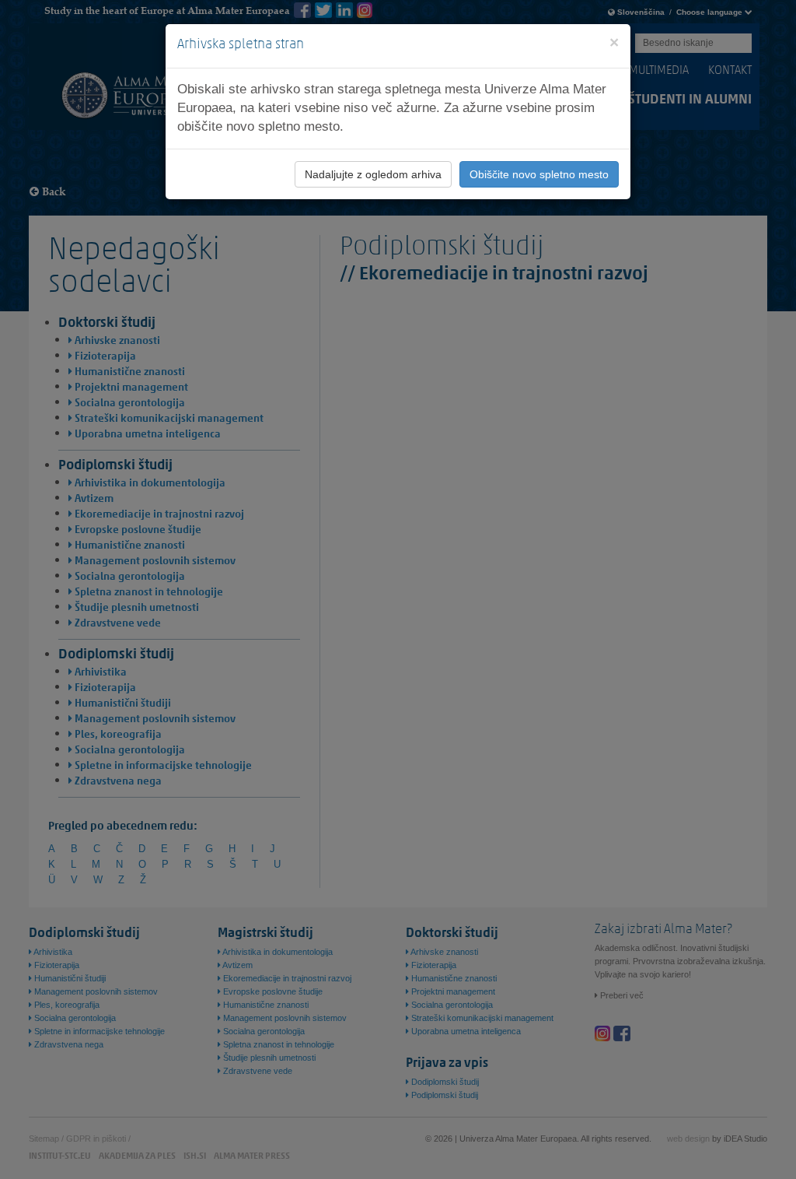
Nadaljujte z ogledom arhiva (373, 174)
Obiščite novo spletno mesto (539, 174)
